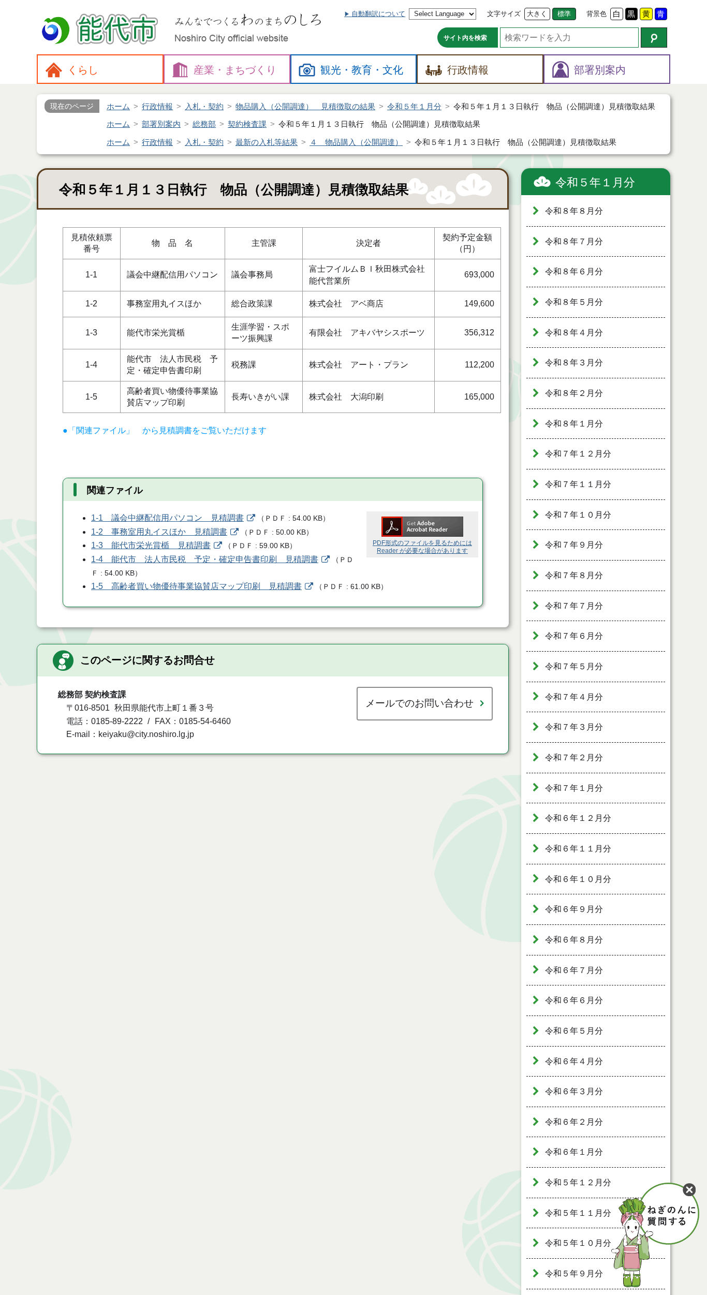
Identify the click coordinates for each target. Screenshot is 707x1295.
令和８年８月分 (574, 211)
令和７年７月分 (574, 605)
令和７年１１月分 (578, 484)
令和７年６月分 (574, 635)
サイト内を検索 (465, 37)
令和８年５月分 (574, 302)
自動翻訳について (378, 14)
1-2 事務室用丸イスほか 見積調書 (159, 531)
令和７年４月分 (574, 697)
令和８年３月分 (574, 362)
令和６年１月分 (574, 1151)
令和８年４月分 (574, 332)
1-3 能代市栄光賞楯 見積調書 (151, 545)
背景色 (596, 14)
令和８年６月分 (574, 271)
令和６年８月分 (574, 939)
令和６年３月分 (574, 1091)
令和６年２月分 (574, 1121)
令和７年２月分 (574, 757)
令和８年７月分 (574, 241)
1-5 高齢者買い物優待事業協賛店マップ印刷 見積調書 (196, 586)
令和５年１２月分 (578, 1182)
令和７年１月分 (574, 788)
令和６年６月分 (574, 1000)
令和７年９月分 (574, 544)
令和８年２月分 (574, 393)
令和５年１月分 (595, 182)
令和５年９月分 (574, 1273)
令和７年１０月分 (578, 514)
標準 (564, 14)
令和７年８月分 (574, 575)
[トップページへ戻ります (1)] (101, 30)
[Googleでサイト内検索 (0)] (654, 37)
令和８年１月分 (574, 423)
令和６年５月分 (574, 1030)
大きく (537, 14)
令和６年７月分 (574, 970)
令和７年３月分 (574, 727)
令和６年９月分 (574, 909)
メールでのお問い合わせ (419, 703)
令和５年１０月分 (578, 1243)
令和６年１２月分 (578, 818)
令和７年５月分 (574, 666)
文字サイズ (504, 14)
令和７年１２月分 (578, 453)
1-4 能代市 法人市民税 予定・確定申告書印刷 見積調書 (204, 559)
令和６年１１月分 (578, 848)
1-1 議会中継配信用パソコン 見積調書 (167, 517)
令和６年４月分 (574, 1061)
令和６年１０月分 (578, 879)
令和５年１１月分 (578, 1213)
